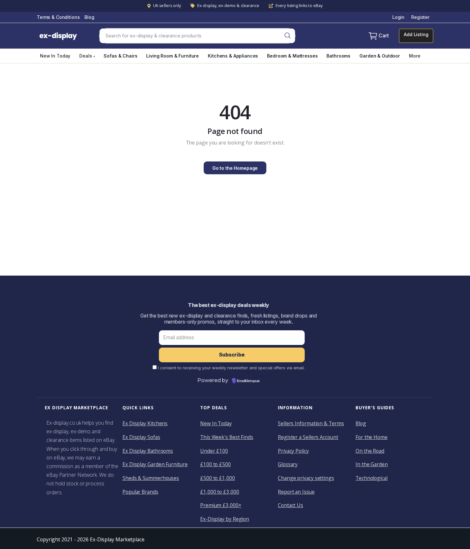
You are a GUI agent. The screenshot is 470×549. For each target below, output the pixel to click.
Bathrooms (338, 56)
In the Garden (372, 464)
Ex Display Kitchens (145, 423)
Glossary (288, 464)
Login (398, 17)
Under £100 (214, 450)
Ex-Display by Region (224, 518)
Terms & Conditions (58, 17)
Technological (372, 478)
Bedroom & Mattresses (292, 56)
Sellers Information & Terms (311, 423)
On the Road (370, 450)
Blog (89, 17)
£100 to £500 (215, 464)
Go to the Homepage (235, 168)
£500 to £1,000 (217, 478)
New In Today (55, 56)
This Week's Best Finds (226, 437)
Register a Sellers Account (308, 437)
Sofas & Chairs (120, 56)
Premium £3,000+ (220, 505)
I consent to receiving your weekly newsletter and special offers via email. (231, 367)
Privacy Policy (293, 450)
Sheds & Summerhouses (150, 478)
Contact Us (290, 505)
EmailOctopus (248, 381)
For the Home (372, 437)
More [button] (414, 56)
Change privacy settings (306, 478)
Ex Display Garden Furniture (154, 464)
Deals (87, 56)
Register (420, 17)
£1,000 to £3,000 (219, 491)
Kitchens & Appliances (233, 56)
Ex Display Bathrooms (147, 450)
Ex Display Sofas (141, 437)
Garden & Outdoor (379, 56)
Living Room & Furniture (172, 56)
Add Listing (416, 34)
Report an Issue (296, 491)
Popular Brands (140, 491)
